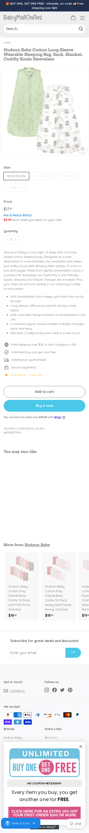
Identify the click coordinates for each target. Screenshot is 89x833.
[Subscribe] (73, 653)
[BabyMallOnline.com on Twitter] (62, 690)
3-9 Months (68, 176)
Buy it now (44, 405)
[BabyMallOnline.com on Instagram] (46, 690)
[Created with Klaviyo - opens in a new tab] (44, 827)
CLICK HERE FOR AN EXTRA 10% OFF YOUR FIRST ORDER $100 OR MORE (44, 813)
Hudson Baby (37, 545)
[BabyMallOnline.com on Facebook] (54, 690)
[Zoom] (83, 149)
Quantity (11, 231)
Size (7, 167)
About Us (50, 737)
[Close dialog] (81, 746)
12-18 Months (43, 176)
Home (7, 42)
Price (8, 201)
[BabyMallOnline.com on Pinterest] (70, 690)
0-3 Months (15, 187)
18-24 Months (16, 176)
